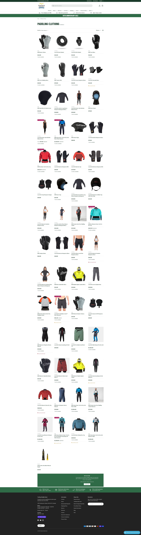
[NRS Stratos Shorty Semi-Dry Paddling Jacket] (45, 303)
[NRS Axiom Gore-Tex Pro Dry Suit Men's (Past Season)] (62, 127)
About (62, 501)
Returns (62, 508)
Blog (75, 510)
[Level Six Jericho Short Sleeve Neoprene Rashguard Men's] (62, 213)
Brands (49, 10)
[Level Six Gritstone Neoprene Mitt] (96, 156)
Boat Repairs (95, 0)
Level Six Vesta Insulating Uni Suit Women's (95, 376)
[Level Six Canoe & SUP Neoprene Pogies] (96, 303)
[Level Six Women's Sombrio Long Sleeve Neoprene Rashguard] (79, 184)
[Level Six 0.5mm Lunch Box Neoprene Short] (79, 243)
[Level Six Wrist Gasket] (79, 41)
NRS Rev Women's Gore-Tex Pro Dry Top (95, 225)
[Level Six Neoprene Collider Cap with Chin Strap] (96, 184)
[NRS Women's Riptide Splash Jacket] (79, 365)
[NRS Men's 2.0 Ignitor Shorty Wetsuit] (62, 394)
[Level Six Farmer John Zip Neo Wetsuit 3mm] (79, 97)
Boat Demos (89, 0)
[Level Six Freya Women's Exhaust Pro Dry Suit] (45, 424)
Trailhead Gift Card (77, 501)
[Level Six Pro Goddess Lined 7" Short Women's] (62, 303)
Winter (90, 10)
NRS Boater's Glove (41, 52)
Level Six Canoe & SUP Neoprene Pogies (95, 314)
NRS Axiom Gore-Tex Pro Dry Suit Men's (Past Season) (61, 138)
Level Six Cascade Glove (93, 80)
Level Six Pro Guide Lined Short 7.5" (78, 345)
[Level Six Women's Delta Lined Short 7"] (62, 365)
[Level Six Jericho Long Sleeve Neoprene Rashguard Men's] (62, 97)
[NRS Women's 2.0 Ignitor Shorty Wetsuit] (45, 334)
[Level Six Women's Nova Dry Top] (45, 394)
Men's (54, 10)
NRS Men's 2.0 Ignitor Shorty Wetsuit (60, 406)
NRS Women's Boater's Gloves (77, 313)
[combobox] (72, 5)
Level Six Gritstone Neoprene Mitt (95, 166)
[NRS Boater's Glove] (45, 41)
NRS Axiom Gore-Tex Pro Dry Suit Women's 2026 (95, 436)
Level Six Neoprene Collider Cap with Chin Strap (95, 195)
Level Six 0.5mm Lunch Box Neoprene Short (77, 254)
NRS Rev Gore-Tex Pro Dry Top (44, 166)
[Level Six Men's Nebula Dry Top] (79, 424)
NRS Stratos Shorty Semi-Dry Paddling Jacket (43, 314)
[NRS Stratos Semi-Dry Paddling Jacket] (79, 213)
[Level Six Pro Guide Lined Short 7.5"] (79, 334)
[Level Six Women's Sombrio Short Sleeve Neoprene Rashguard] (45, 274)
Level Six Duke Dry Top (76, 166)
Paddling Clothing (43, 18)
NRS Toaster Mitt (58, 80)
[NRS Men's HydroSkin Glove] (62, 274)
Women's (59, 10)
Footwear (66, 10)
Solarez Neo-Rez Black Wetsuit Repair (44, 466)
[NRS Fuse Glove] (96, 41)
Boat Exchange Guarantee (79, 503)
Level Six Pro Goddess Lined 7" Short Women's (61, 314)
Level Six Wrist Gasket (76, 52)
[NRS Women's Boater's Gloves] (79, 303)
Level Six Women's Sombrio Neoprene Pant (43, 225)
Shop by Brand (77, 499)
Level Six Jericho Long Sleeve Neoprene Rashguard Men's (60, 109)
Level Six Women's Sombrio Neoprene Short (94, 254)
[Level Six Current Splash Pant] (96, 274)
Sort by (39, 30)
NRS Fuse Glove (91, 52)
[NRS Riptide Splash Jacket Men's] (79, 274)
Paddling (71, 10)
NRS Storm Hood (92, 108)
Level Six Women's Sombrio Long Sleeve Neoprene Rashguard (78, 195)
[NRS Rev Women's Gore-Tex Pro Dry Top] (96, 213)
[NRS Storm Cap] (62, 184)
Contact (62, 499)
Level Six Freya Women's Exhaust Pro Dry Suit (44, 436)
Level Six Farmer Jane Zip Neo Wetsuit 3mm (43, 138)
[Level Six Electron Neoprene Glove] (62, 243)
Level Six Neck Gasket (59, 52)
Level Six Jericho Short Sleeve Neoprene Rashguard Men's (61, 225)
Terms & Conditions (65, 517)
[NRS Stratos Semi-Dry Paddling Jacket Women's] (96, 394)
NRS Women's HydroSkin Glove (44, 376)
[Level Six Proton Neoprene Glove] (79, 69)
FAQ (74, 512)
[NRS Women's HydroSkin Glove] (45, 365)
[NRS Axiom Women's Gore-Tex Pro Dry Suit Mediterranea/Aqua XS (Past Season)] (62, 424)
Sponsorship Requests (65, 503)
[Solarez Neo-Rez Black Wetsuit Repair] (45, 455)
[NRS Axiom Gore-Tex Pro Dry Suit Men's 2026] (79, 394)
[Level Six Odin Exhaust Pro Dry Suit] (96, 334)
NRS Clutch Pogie (75, 137)
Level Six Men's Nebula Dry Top (78, 435)
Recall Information (77, 508)
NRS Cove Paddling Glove (42, 80)
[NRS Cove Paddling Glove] (45, 69)
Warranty (63, 510)
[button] (102, 5)
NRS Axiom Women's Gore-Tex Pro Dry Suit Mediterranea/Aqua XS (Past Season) (61, 436)
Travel (77, 10)
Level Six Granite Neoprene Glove (95, 137)
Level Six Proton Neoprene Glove (78, 80)
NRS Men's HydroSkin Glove (60, 284)
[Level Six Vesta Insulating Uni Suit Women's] (96, 365)
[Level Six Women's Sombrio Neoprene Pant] (45, 213)
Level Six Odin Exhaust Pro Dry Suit (95, 345)
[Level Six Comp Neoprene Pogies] (45, 184)
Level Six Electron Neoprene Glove (61, 253)
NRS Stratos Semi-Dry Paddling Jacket (78, 225)
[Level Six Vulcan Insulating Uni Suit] (62, 334)
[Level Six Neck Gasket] (62, 41)
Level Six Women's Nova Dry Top (44, 405)
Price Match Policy (77, 506)
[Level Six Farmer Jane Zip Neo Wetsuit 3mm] (45, 127)
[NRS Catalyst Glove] (45, 243)
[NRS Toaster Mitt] (62, 69)
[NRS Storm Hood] (96, 97)
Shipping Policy (64, 506)
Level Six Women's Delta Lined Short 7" (60, 376)
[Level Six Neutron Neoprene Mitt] (62, 156)
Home (38, 18)
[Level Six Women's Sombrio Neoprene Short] (96, 243)
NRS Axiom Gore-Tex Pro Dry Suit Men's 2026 (78, 406)
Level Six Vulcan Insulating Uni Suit (61, 345)
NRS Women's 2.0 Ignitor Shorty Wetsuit (44, 345)
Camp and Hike (83, 10)
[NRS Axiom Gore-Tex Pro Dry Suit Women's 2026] (96, 424)
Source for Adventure (65, 514)
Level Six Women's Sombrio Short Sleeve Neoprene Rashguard (44, 285)
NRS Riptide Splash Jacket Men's (78, 284)
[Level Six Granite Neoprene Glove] (96, 127)
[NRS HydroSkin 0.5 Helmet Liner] (45, 97)
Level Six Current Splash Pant (94, 284)
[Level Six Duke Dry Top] (79, 156)
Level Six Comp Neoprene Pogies (44, 194)
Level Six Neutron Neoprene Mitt (61, 166)
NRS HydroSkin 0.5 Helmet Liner (44, 108)
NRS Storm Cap (57, 194)
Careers (62, 512)
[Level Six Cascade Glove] (96, 69)
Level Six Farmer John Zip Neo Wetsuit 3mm (77, 109)
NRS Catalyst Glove (41, 253)
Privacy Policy (64, 519)
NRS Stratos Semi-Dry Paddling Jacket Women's (95, 406)
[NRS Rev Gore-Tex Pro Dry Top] (45, 156)
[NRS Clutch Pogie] (79, 127)
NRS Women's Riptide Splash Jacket (77, 376)
